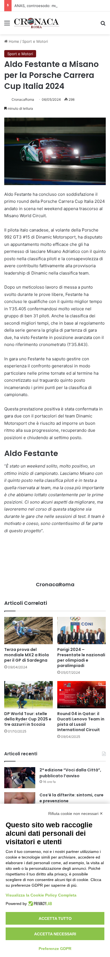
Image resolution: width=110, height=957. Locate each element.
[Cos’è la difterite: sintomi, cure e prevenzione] (19, 802)
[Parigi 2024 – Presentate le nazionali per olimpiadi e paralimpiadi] (81, 630)
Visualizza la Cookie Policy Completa (41, 895)
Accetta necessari (55, 934)
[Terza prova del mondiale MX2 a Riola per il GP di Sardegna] (28, 630)
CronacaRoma (23, 99)
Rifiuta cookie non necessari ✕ (75, 813)
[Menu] (7, 25)
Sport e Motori (35, 41)
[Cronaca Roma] (36, 22)
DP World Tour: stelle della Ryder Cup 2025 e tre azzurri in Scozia (27, 719)
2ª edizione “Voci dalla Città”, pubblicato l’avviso (70, 773)
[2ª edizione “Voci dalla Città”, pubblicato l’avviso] (19, 777)
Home (13, 41)
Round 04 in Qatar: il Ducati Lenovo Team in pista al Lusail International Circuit (80, 722)
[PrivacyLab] (39, 903)
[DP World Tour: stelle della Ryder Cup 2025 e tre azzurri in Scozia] (28, 694)
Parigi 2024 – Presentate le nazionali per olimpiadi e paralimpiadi (81, 657)
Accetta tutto (55, 918)
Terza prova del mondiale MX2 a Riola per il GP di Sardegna (26, 655)
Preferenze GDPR (55, 948)
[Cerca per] (103, 25)
